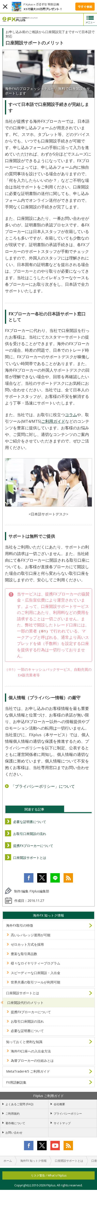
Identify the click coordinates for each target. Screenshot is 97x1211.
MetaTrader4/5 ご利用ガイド (28, 1071)
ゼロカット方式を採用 (27, 944)
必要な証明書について (29, 821)
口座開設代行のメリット (25, 1002)
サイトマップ (62, 1123)
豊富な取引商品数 (24, 954)
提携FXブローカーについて (33, 845)
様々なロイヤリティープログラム (35, 963)
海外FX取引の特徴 (19, 925)
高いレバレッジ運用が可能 (30, 935)
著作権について (15, 1123)
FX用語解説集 (16, 1082)
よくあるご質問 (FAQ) (19, 1104)
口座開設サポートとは (29, 857)
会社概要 (59, 1104)
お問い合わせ (13, 1133)
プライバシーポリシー (68, 1114)
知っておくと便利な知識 (24, 1042)
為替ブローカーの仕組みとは (32, 1060)
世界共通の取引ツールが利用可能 (35, 982)
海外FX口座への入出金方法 (31, 1051)
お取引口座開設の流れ (29, 833)
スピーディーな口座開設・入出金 (35, 973)
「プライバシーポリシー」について (43, 786)
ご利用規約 (12, 1114)
